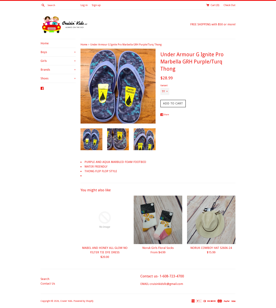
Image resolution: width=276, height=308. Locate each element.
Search (45, 279)
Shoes (58, 78)
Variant (164, 85)
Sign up (96, 5)
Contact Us (48, 283)
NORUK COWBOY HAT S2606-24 (211, 247)
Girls (58, 60)
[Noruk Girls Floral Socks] (158, 220)
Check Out (229, 5)
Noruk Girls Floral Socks (158, 247)
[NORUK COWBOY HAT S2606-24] (211, 220)
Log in (84, 5)
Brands (58, 69)
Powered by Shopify (83, 301)
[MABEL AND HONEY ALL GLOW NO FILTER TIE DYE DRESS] (104, 220)
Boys (58, 52)
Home (45, 43)
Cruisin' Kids (66, 301)
